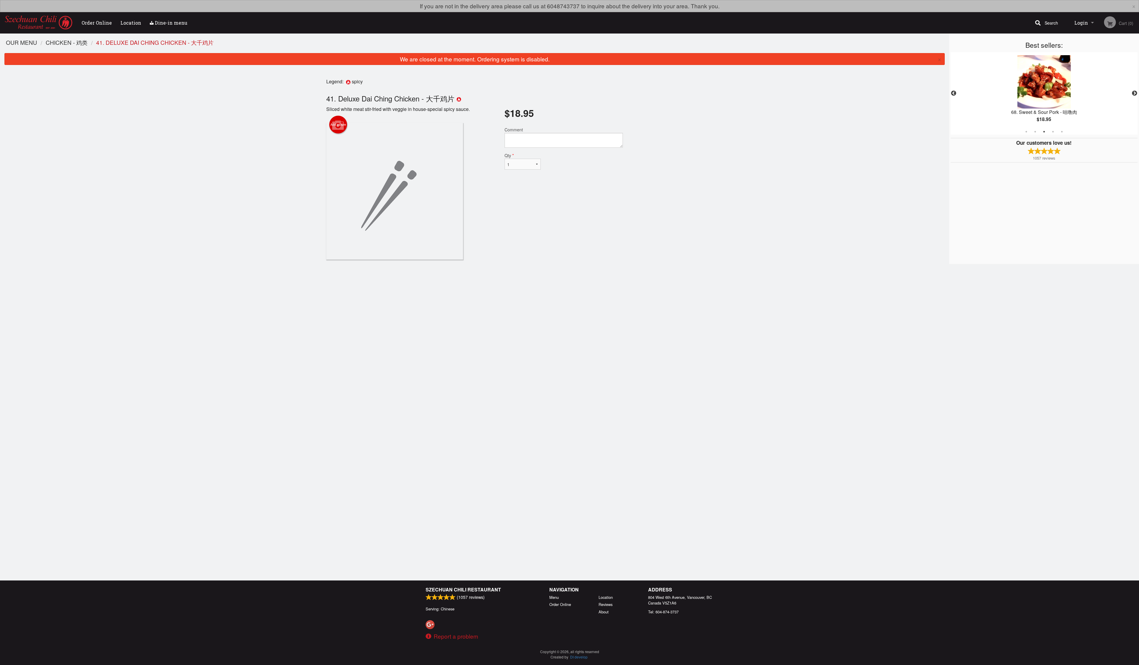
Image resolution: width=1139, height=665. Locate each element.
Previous (954, 93)
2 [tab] (1035, 132)
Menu (554, 597)
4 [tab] (1053, 132)
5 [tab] (1062, 132)
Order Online (97, 23)
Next (1135, 93)
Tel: (663, 612)
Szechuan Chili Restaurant (463, 589)
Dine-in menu (170, 23)
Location (130, 23)
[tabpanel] (1044, 93)
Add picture (338, 124)
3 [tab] (1044, 132)
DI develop (579, 656)
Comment (514, 130)
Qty (509, 155)
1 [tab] (1026, 132)
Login (1081, 23)
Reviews (606, 604)
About (604, 612)
